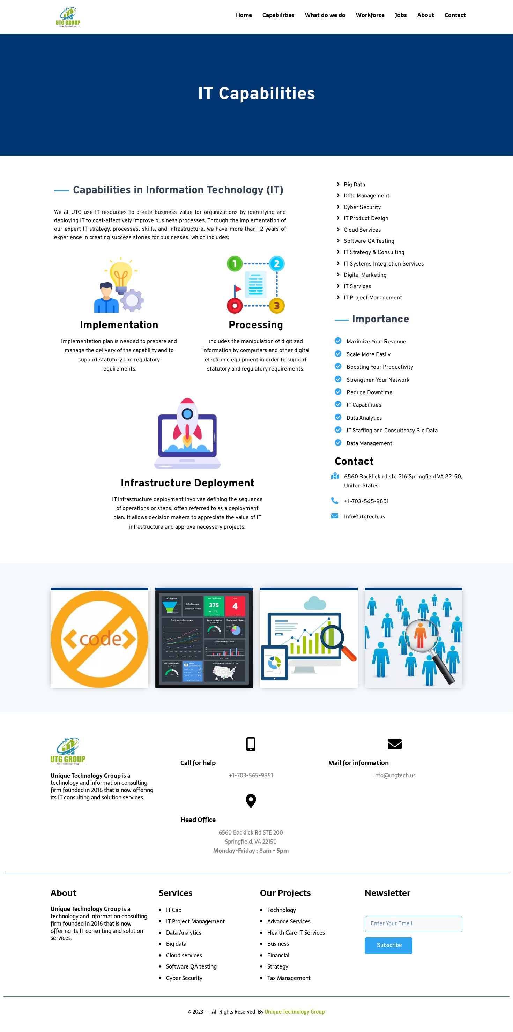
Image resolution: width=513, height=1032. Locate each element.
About (425, 15)
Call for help (198, 763)
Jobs (401, 15)
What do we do (325, 15)
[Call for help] (251, 744)
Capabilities (278, 15)
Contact (455, 15)
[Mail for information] (395, 744)
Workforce (370, 15)
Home (244, 15)
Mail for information (358, 763)
